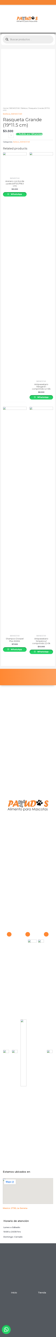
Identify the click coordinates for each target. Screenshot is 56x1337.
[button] (7, 1329)
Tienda (42, 1292)
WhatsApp (16, 194)
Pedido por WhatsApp (30, 134)
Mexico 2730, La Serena (15, 1208)
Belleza (24, 108)
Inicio (14, 1292)
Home (5, 108)
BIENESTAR (15, 108)
